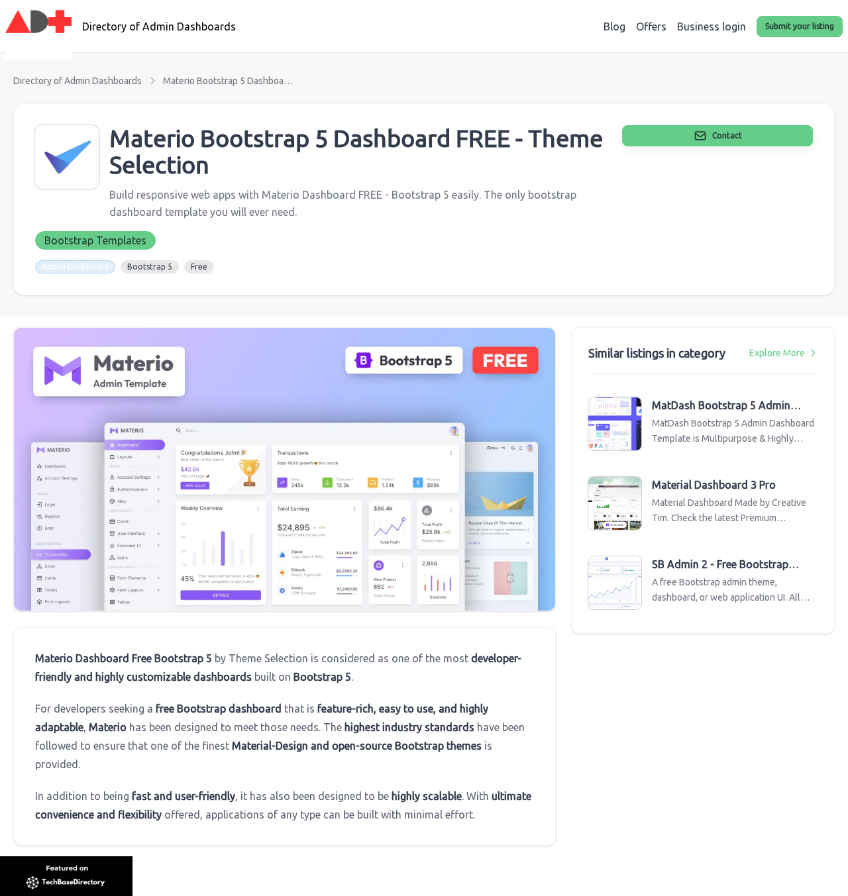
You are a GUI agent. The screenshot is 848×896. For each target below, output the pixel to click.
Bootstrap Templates (95, 240)
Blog (614, 26)
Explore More (777, 353)
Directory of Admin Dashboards (77, 80)
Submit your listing (799, 26)
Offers (651, 26)
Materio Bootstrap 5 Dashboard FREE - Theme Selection (229, 80)
